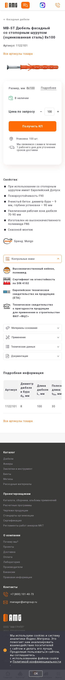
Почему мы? (10, 541)
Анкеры (8, 463)
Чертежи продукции (15, 510)
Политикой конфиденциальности (37, 661)
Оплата (7, 557)
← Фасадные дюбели (16, 19)
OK (36, 673)
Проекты (8, 546)
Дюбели (8, 458)
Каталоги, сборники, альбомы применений (29, 500)
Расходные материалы (17, 484)
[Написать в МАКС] (42, 5)
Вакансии (9, 572)
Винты (7, 474)
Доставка (9, 552)
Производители (13, 567)
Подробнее (48, 88)
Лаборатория (11, 562)
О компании (11, 535)
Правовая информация (17, 577)
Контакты (10, 587)
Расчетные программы (17, 505)
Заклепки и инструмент (17, 469)
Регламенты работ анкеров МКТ (23, 525)
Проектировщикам (17, 493)
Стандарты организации (18, 515)
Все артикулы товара (18, 53)
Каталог (9, 452)
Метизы (8, 479)
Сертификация (12, 520)
